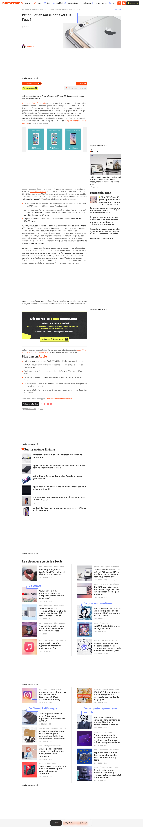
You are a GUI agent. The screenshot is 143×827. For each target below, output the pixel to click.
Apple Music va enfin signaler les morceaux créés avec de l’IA (50, 645)
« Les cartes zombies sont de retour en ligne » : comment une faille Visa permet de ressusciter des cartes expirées (52, 735)
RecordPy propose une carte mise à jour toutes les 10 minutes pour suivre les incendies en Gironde (105, 231)
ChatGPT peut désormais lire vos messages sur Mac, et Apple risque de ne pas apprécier (107, 590)
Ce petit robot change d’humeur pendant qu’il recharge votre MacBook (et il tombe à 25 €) (107, 774)
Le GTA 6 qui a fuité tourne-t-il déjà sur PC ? (107, 627)
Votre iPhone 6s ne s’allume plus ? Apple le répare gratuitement (57, 477)
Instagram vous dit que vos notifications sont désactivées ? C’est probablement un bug (52, 696)
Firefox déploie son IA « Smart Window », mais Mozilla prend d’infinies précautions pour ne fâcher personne (107, 739)
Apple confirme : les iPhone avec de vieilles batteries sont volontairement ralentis (59, 466)
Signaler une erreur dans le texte (59, 399)
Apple (42, 356)
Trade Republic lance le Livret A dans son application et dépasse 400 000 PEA (52, 717)
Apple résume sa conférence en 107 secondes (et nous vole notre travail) (59, 487)
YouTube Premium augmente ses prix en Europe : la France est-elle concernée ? (51, 594)
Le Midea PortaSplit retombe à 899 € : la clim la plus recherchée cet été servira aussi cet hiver (52, 612)
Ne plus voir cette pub (30, 78)
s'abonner (134, 3)
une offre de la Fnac (38, 191)
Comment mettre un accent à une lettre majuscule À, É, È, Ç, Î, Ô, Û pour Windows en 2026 (105, 210)
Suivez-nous (82, 83)
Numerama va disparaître (101, 238)
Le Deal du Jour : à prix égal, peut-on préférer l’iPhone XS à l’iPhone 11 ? (59, 509)
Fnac (41, 409)
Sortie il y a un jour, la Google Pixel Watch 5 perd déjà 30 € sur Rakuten (52, 572)
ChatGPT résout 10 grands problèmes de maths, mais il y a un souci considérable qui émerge (109, 201)
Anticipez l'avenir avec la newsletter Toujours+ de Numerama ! (57, 456)
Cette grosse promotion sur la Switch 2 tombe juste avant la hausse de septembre (52, 770)
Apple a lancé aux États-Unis (34, 103)
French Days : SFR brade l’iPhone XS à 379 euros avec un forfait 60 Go (59, 498)
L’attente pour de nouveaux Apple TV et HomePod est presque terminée (53, 361)
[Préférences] (124, 3)
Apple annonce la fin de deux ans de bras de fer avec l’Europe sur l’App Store (105, 756)
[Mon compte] (119, 3)
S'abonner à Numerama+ (52, 339)
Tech (119, 9)
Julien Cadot (32, 46)
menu (27, 3)
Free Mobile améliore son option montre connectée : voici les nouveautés (52, 628)
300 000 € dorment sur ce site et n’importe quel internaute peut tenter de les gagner (107, 696)
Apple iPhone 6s (29, 409)
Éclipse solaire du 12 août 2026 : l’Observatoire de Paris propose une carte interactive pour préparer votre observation (104, 220)
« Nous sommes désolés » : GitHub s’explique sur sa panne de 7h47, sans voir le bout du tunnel (107, 612)
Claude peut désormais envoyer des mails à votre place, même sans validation (51, 752)
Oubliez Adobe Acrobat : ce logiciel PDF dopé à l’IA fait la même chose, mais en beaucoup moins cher (105, 180)
